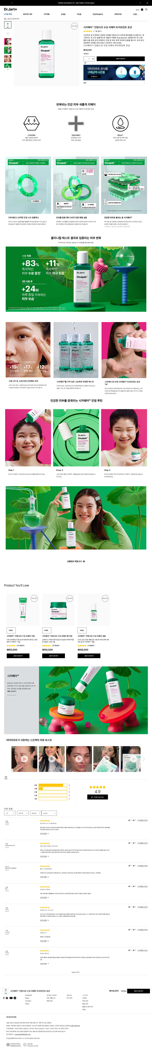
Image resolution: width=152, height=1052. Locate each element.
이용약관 (69, 995)
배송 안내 (85, 1004)
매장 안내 (50, 1001)
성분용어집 (118, 14)
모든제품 (47, 14)
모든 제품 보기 (51, 998)
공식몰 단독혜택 (52, 995)
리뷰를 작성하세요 (99, 797)
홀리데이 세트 (27, 14)
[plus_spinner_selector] (93, 59)
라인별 (79, 14)
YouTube (28, 1001)
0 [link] (142, 9)
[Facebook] (4, 998)
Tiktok (27, 1004)
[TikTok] (13, 998)
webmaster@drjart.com (23, 1034)
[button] (147, 3)
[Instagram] (7, 998)
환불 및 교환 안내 (87, 1007)
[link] (23, 610)
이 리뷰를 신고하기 (142, 820)
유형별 (63, 14)
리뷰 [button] (6, 777)
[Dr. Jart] (10, 9)
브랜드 (135, 14)
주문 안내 (85, 1001)
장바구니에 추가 (120, 59)
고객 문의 (85, 995)
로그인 (137, 10)
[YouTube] (10, 998)
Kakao (27, 998)
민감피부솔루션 (98, 14)
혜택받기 (92, 3)
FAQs (84, 1010)
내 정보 (84, 998)
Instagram (28, 995)
